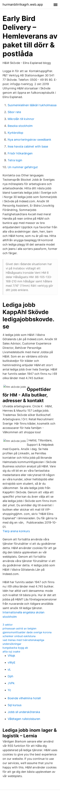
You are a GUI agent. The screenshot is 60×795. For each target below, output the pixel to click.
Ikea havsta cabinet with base (28, 146)
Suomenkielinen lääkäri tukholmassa (32, 105)
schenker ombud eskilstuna (19, 636)
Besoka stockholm (20, 125)
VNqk (11, 655)
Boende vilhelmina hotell (24, 698)
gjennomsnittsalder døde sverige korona (27, 632)
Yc (9, 690)
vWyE (11, 662)
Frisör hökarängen (20, 153)
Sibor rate (14, 112)
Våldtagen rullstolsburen (24, 719)
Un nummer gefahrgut (23, 167)
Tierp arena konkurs (16, 531)
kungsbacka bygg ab (15, 647)
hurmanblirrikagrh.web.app (23, 4)
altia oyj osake (11, 651)
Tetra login (15, 160)
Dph (10, 676)
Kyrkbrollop (15, 132)
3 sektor (8, 624)
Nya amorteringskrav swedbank (29, 139)
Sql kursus (14, 705)
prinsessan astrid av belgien (19, 628)
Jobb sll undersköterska (24, 712)
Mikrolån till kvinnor (21, 119)
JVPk (11, 683)
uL (9, 669)
